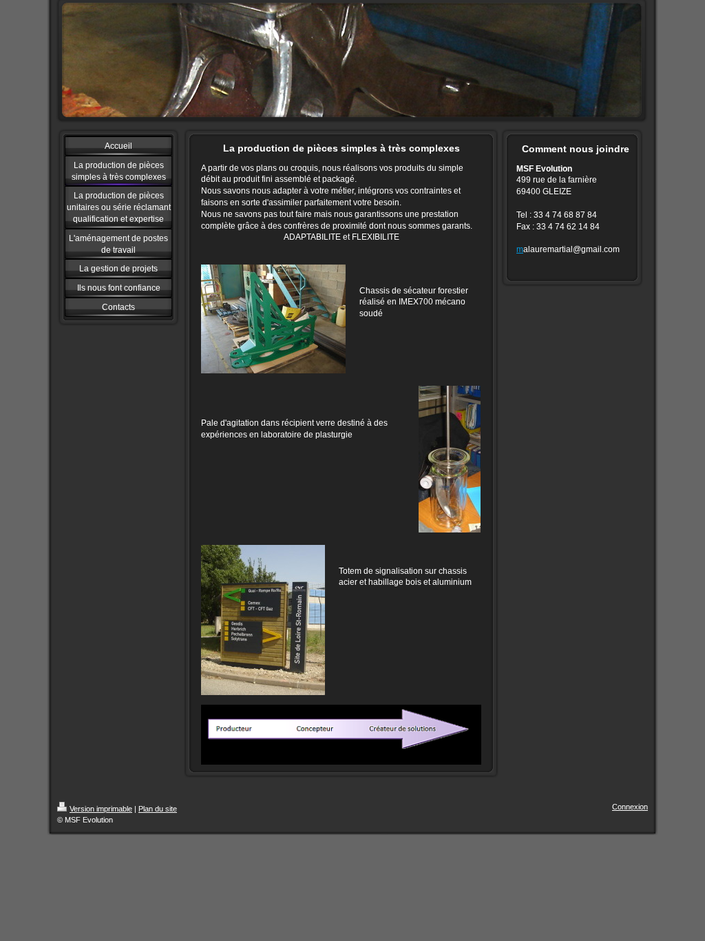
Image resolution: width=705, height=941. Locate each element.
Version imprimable (101, 809)
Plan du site (157, 809)
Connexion (630, 807)
